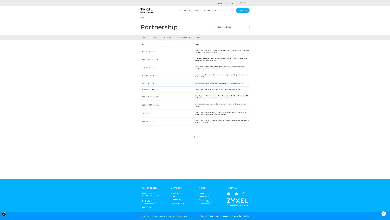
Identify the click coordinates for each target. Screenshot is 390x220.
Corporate (154, 37)
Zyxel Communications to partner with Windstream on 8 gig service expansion (219, 83)
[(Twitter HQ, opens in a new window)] (236, 194)
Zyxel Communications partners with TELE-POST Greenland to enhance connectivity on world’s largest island (222, 121)
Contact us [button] (149, 201)
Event (199, 37)
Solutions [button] (197, 10)
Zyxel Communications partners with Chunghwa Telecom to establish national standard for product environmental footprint (222, 51)
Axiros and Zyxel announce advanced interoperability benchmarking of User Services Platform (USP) (221, 76)
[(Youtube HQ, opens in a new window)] (243, 194)
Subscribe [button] (205, 201)
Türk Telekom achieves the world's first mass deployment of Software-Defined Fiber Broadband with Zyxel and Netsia (221, 59)
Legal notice (202, 216)
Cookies (247, 216)
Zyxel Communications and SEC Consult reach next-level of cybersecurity (217, 89)
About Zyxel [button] (185, 10)
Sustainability (176, 200)
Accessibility (237, 216)
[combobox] (233, 27)
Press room (203, 196)
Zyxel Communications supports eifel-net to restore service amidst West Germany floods (220, 105)
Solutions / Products (184, 37)
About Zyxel (175, 193)
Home (142, 18)
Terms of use (214, 216)
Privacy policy (225, 216)
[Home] (146, 10)
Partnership (167, 37)
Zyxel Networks (176, 203)
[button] (229, 10)
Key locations (147, 207)
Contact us (243, 10)
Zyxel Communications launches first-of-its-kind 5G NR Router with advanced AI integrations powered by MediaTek (220, 68)
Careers (173, 196)
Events (201, 193)
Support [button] (219, 10)
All (144, 37)
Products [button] (208, 10)
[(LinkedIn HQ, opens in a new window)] (228, 194)
